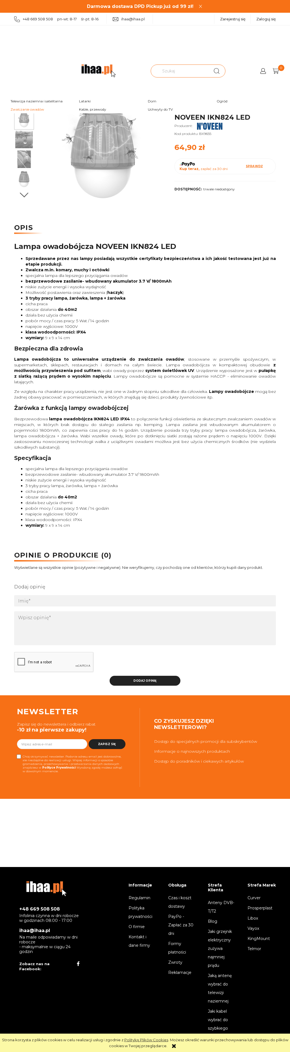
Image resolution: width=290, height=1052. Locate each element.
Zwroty (175, 962)
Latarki (85, 101)
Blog (212, 921)
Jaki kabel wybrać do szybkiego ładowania (218, 1024)
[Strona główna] (98, 70)
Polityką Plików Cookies (146, 1040)
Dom (152, 101)
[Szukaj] (216, 71)
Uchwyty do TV (160, 109)
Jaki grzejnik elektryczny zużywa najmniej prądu (220, 948)
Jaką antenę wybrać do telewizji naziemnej (220, 988)
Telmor (254, 948)
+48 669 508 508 (39, 909)
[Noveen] (209, 126)
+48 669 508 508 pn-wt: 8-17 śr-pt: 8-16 (61, 19)
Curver (254, 897)
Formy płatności (177, 948)
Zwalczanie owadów (27, 109)
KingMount (259, 938)
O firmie (137, 926)
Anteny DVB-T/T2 (221, 907)
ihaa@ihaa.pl (133, 19)
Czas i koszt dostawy (179, 902)
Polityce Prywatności (59, 767)
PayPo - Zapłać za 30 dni (180, 925)
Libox (253, 918)
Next (24, 195)
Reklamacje (179, 972)
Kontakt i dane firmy (139, 941)
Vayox (253, 928)
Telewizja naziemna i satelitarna (36, 101)
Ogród (222, 101)
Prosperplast (260, 908)
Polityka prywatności (140, 912)
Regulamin (139, 897)
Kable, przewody (92, 109)
